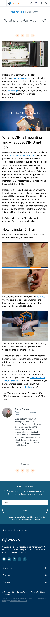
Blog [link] (8, 530)
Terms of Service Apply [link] (18, 601)
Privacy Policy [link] (22, 592)
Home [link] (3, 530)
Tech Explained (17, 12)
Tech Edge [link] (13, 90)
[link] (14, 3)
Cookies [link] (8, 594)
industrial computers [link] (20, 78)
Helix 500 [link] (40, 296)
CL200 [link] (30, 234)
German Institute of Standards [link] (22, 155)
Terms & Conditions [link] (38, 592)
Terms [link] (25, 517)
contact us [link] (27, 387)
